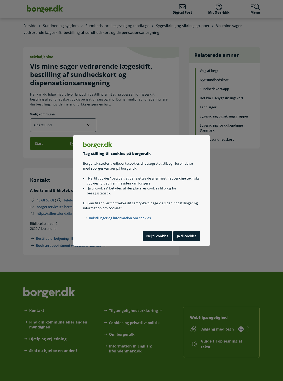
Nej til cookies (157, 236)
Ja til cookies (186, 236)
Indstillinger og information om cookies (120, 218)
